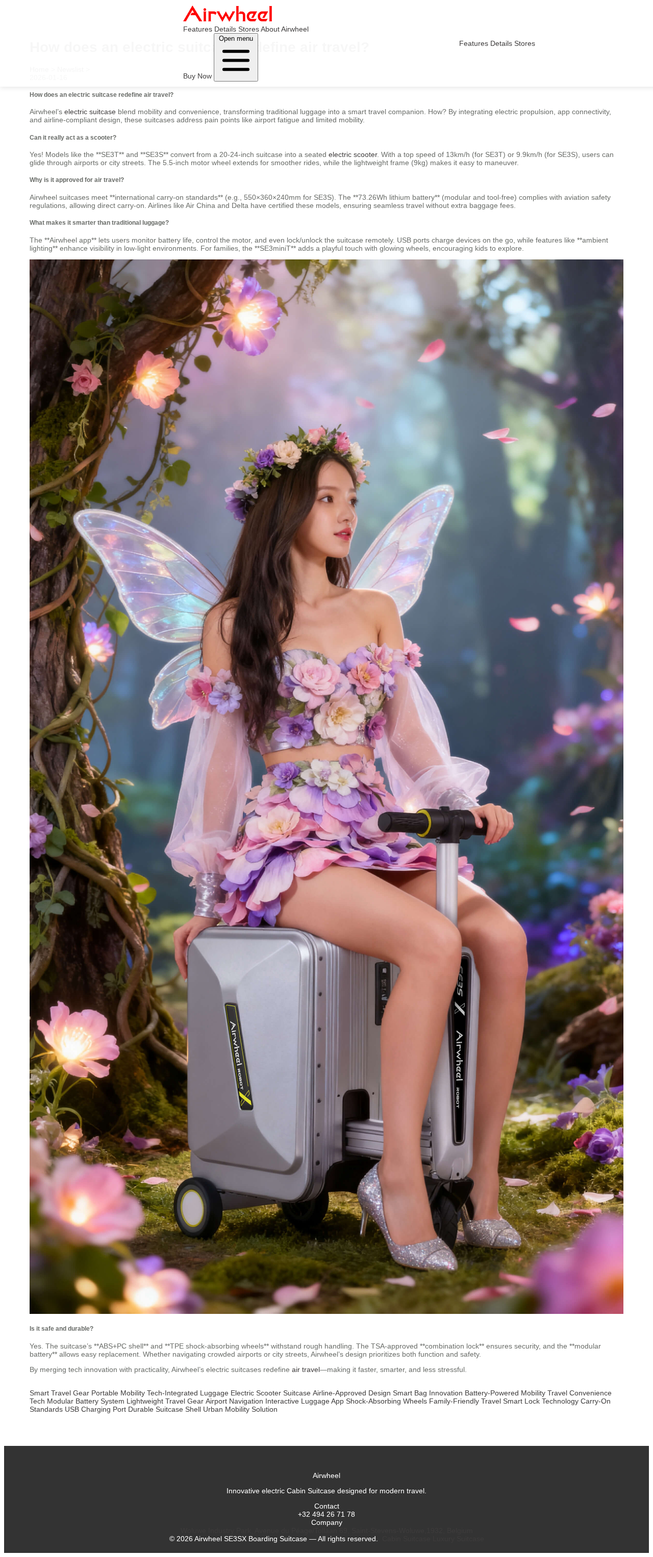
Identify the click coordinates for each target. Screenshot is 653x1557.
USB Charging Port (95, 1409)
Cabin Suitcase (406, 1539)
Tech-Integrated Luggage (188, 1393)
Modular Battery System (85, 1401)
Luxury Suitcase (458, 1539)
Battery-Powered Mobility (505, 1393)
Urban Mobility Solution (240, 1409)
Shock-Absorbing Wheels (386, 1401)
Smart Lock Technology (541, 1401)
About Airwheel (285, 29)
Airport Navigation (234, 1401)
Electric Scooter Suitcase (271, 1393)
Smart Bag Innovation (428, 1393)
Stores (248, 29)
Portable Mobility (118, 1393)
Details (225, 29)
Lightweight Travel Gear (165, 1401)
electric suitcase (90, 112)
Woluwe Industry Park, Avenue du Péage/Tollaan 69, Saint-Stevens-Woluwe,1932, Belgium (327, 1530)
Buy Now (197, 76)
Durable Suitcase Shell (164, 1409)
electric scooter (353, 154)
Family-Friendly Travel (465, 1401)
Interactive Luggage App (304, 1401)
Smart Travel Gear (59, 1393)
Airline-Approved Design (352, 1393)
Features (197, 29)
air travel (306, 1369)
